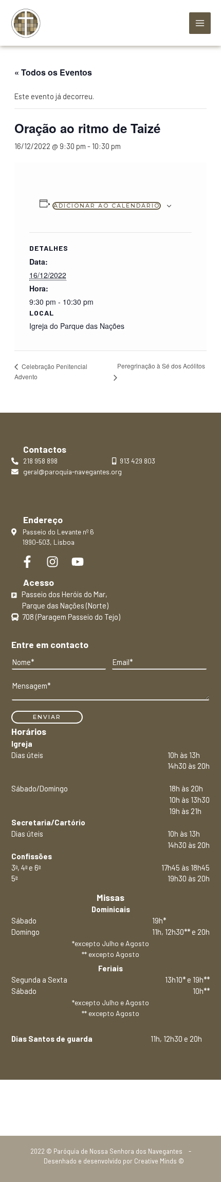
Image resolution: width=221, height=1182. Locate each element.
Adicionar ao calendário (106, 205)
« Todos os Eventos (53, 72)
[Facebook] (27, 561)
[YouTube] (77, 561)
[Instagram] (52, 561)
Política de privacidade (111, 1102)
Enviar (47, 717)
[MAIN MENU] (200, 23)
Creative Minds (155, 1161)
